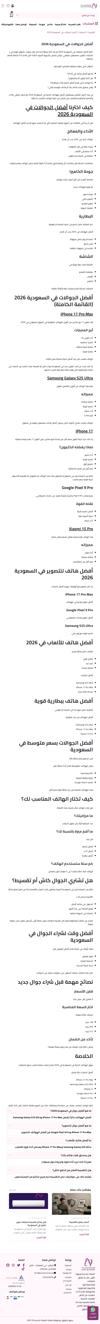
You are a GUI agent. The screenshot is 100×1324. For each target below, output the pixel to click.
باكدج (50, 24)
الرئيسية (91, 32)
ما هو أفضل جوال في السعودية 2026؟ (70, 1111)
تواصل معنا (21, 24)
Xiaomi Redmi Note (84, 778)
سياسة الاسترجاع (67, 1290)
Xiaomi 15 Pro (81, 528)
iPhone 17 (84, 431)
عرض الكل (12, 1189)
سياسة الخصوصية (67, 1271)
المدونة (33, 24)
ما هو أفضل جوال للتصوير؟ (76, 1126)
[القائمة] (3, 6)
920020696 (48, 1277)
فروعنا (42, 24)
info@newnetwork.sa (43, 1273)
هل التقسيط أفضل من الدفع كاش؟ (72, 1170)
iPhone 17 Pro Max (77, 314)
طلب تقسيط (74, 24)
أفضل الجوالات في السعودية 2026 (62, 32)
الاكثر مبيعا (60, 24)
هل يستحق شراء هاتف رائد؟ (76, 1155)
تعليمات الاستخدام (67, 1279)
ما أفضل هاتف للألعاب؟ (78, 1140)
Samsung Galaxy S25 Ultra (70, 378)
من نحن (68, 1285)
